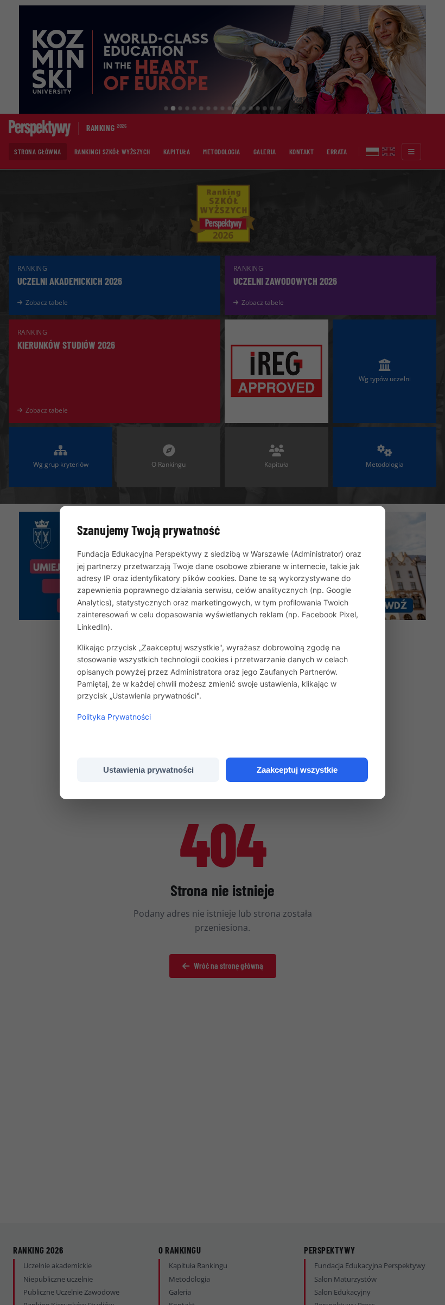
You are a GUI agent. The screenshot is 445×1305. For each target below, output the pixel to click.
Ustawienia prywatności (148, 769)
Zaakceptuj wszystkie (297, 769)
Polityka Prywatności (114, 716)
